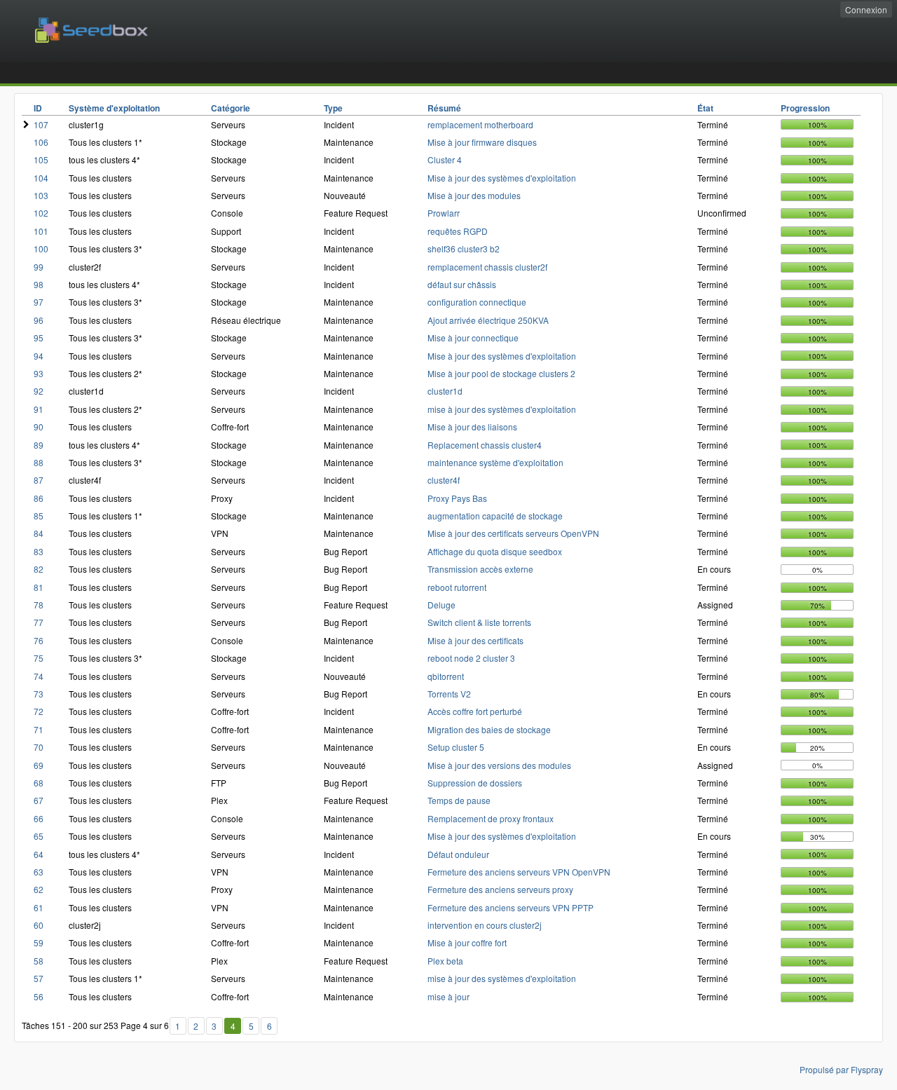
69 (38, 765)
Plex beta (445, 961)
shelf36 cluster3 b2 (463, 248)
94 (38, 356)
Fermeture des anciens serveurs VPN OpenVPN (518, 872)
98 (38, 284)
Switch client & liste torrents (479, 622)
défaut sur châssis (461, 284)
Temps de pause (459, 800)
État (705, 108)
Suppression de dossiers (474, 783)
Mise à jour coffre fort (467, 942)
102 (41, 213)
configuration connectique (476, 302)
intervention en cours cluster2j (484, 925)
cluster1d (445, 391)
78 (38, 605)
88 (38, 462)
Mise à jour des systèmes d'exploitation (501, 178)
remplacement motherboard (480, 124)
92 (38, 391)
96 (38, 320)
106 (41, 142)
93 (38, 373)
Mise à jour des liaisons (472, 426)
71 (38, 729)
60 (38, 925)
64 (38, 854)
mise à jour (448, 996)
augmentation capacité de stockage (495, 516)
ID (38, 108)
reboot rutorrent (456, 587)
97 (38, 302)
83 (38, 551)
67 (38, 800)
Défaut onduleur (458, 854)
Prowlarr (443, 213)
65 (38, 836)
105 (41, 159)
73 (38, 694)
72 (38, 711)
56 (38, 996)
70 (38, 747)
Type (333, 108)
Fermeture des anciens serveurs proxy (500, 889)
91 (38, 409)
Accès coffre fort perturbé (474, 711)
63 (38, 872)
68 (38, 783)
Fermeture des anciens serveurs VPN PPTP (510, 907)
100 (41, 248)
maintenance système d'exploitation (495, 462)
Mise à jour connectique (473, 337)
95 (38, 337)
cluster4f (443, 480)
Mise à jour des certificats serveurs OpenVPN (513, 533)
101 (41, 231)
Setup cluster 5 (455, 747)
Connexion (866, 9)
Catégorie (230, 108)
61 (38, 907)
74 (38, 676)
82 (38, 569)
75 (38, 658)
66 (38, 818)
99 (38, 267)
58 (38, 961)
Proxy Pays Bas (457, 498)
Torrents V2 (449, 694)
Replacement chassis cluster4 (484, 445)
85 (38, 516)
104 (41, 178)
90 (38, 426)
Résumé (444, 108)
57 (38, 978)
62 (38, 889)
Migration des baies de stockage (489, 729)
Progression (805, 108)
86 (38, 498)
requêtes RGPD (457, 231)
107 (41, 124)
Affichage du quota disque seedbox (494, 551)
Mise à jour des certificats (475, 640)
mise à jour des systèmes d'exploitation (501, 409)
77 (38, 622)
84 (38, 533)
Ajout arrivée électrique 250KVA (488, 320)
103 (41, 195)
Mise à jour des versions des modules (499, 765)
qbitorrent (445, 676)
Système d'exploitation (114, 108)
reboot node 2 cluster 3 (471, 658)
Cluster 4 (444, 159)
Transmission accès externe (480, 569)
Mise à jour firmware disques (482, 142)
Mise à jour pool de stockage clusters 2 (501, 373)
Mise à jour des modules (474, 195)
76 (38, 640)
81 (38, 587)
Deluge (441, 605)
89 (38, 445)
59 (38, 942)
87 (38, 480)
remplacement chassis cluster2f (487, 267)
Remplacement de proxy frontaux (490, 818)
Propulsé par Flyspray (841, 1069)
